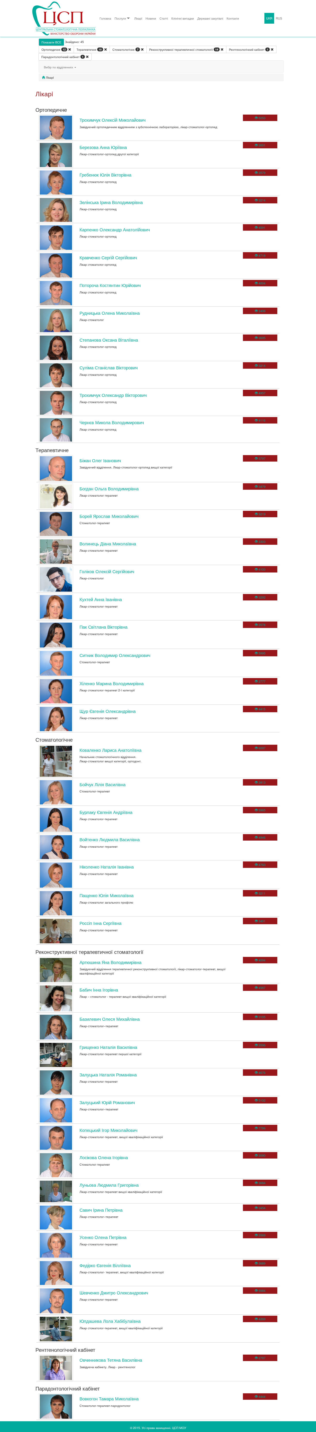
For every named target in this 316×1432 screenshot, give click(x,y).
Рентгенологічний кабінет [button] (248, 49)
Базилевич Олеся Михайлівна (110, 1019)
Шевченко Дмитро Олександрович (114, 1292)
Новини (151, 18)
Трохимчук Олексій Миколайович (113, 120)
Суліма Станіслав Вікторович (109, 367)
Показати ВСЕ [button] (51, 42)
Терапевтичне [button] (89, 49)
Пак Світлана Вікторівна (103, 627)
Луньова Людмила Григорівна (109, 1185)
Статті (164, 18)
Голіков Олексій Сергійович (107, 571)
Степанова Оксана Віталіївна (109, 340)
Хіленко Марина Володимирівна (112, 683)
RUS (279, 18)
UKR (269, 18)
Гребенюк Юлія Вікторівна (105, 175)
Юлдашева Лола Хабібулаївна (110, 1321)
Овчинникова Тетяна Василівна (111, 1360)
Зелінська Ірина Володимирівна (111, 202)
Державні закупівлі (210, 18)
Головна (105, 18)
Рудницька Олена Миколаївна (110, 313)
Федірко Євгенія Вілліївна (105, 1265)
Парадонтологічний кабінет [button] (62, 57)
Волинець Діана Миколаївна (108, 543)
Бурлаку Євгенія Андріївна (106, 812)
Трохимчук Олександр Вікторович (113, 395)
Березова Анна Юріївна (103, 147)
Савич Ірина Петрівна (101, 1210)
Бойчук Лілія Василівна (103, 784)
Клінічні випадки (182, 18)
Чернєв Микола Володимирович (112, 422)
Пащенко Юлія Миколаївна (106, 895)
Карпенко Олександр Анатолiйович (115, 229)
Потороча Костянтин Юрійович (110, 285)
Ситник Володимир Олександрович (115, 655)
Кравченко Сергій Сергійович (108, 257)
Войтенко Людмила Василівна (110, 839)
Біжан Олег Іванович (100, 460)
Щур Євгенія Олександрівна (108, 711)
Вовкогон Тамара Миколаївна (109, 1398)
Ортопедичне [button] (53, 49)
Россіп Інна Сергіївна (100, 923)
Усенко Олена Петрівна (103, 1237)
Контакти (233, 18)
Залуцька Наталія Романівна (108, 1074)
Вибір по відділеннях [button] (59, 67)
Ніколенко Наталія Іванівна (107, 867)
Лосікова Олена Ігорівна (104, 1157)
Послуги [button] (120, 18)
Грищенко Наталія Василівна (108, 1047)
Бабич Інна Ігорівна (99, 990)
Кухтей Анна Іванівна (101, 599)
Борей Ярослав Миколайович (109, 516)
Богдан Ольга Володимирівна (109, 488)
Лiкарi (138, 18)
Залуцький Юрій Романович (107, 1102)
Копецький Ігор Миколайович (108, 1130)
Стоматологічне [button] (125, 49)
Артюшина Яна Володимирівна (110, 962)
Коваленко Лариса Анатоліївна (110, 750)
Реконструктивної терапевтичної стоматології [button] (183, 49)
